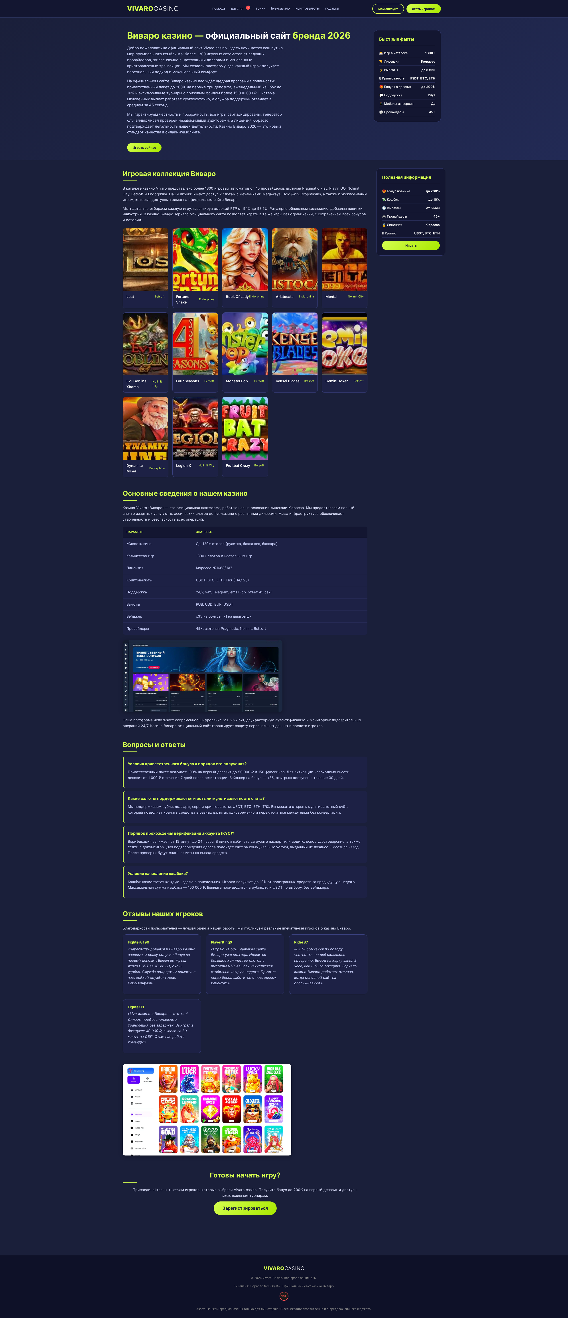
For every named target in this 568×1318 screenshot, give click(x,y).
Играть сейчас (144, 147)
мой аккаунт (388, 9)
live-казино (280, 8)
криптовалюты (308, 8)
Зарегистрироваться (245, 1208)
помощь (218, 8)
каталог (240, 8)
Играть (411, 245)
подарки (332, 8)
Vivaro (153, 8)
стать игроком (423, 9)
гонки (260, 8)
